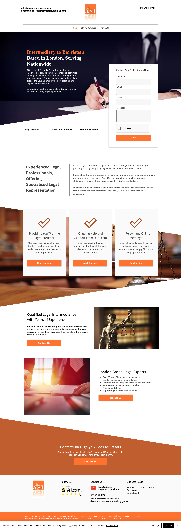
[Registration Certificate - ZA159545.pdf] (93, 488)
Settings (155, 525)
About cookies (112, 525)
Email (119, 87)
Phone (119, 97)
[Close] (177, 525)
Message (121, 108)
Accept (169, 525)
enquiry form (133, 252)
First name (122, 77)
